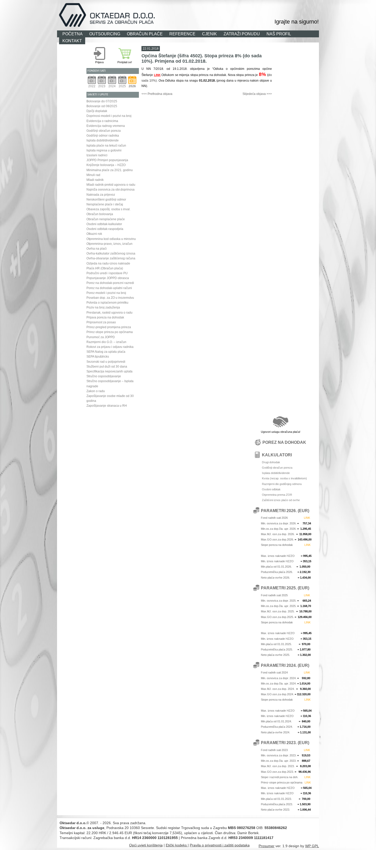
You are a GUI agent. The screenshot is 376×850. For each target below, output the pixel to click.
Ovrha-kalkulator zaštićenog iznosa (110, 253)
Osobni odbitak (271, 489)
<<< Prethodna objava (156, 94)
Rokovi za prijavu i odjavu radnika (110, 347)
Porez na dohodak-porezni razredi (110, 283)
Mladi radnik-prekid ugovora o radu (110, 184)
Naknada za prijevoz (100, 194)
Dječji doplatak (96, 111)
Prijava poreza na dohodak (105, 317)
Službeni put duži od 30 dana (106, 366)
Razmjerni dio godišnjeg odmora (282, 483)
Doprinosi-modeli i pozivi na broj (108, 116)
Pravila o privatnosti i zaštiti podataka (220, 845)
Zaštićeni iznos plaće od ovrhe (281, 500)
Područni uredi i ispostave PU (107, 273)
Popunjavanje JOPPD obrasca (107, 278)
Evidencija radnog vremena (105, 126)
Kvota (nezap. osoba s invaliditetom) (284, 478)
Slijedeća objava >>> (257, 94)
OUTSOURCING (104, 33)
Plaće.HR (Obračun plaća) (104, 268)
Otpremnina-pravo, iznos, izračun (109, 244)
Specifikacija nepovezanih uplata (109, 371)
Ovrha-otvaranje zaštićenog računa (110, 258)
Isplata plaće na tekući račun (106, 145)
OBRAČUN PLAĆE (145, 33)
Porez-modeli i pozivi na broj (106, 293)
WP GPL (312, 846)
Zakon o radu (95, 391)
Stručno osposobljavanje (103, 376)
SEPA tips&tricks (97, 356)
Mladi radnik (95, 180)
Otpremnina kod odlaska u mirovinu (111, 239)
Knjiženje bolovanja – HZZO (106, 165)
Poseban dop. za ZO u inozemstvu (110, 298)
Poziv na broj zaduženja (103, 307)
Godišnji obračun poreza (103, 131)
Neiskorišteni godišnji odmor (106, 199)
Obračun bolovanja (99, 214)
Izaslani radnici (96, 155)
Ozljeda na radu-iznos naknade (108, 263)
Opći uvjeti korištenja (146, 845)
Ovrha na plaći (96, 248)
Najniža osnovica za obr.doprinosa (110, 189)
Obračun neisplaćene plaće (105, 219)
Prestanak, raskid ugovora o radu (109, 312)
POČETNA (72, 33)
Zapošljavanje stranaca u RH (106, 405)
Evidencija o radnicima (102, 121)
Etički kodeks (177, 845)
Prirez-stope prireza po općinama (109, 332)
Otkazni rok (94, 234)
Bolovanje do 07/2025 (101, 101)
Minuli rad (93, 175)
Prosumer (266, 846)
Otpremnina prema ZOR (277, 494)
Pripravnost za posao (101, 322)
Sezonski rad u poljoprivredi (105, 361)
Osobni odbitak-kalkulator (104, 224)
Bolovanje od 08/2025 (101, 106)
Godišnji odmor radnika (102, 135)
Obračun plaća (226, 6)
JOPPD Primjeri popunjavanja (107, 160)
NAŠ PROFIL (279, 33)
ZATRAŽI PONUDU (242, 33)
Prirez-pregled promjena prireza (108, 327)
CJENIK (209, 33)
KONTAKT (72, 40)
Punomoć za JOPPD (100, 337)
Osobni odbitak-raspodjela (104, 229)
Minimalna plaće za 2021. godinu (109, 170)
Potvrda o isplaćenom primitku (107, 302)
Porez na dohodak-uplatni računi (109, 288)
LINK (157, 74)
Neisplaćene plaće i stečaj (104, 204)
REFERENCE (182, 33)
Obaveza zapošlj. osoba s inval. (108, 209)
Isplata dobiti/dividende (102, 140)
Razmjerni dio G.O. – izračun (106, 342)
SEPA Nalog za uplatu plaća (105, 352)
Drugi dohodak (271, 462)
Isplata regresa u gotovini (103, 150)
